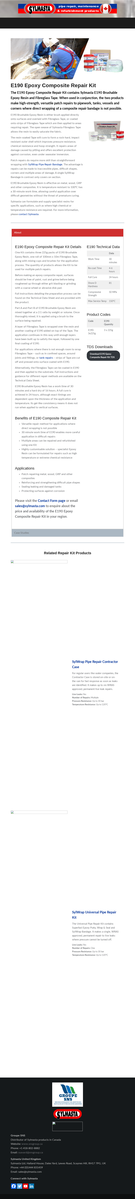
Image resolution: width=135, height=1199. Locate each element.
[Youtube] (25, 1186)
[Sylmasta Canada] (67, 9)
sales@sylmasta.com (30, 506)
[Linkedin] (31, 1186)
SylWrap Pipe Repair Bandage (45, 164)
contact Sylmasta (29, 214)
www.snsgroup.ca (32, 1144)
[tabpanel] (67, 383)
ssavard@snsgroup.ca (30, 1152)
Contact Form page (51, 501)
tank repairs (46, 357)
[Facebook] (13, 1186)
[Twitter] (19, 1186)
